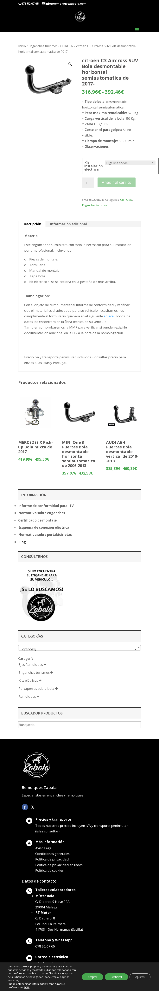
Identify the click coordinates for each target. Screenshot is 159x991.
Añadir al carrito (116, 182)
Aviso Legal (44, 848)
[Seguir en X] (32, 807)
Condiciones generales (52, 853)
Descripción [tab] (31, 224)
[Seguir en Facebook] (25, 807)
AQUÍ (26, 987)
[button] (70, 64)
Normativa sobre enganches (41, 513)
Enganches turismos (43, 46)
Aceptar (92, 977)
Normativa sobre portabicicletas (45, 534)
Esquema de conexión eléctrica (43, 527)
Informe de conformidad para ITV (46, 506)
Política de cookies (49, 870)
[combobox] (79, 647)
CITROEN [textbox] (78, 649)
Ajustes (140, 977)
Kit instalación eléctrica (93, 166)
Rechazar (116, 977)
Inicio (22, 46)
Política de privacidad (52, 859)
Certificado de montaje (37, 520)
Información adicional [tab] (68, 224)
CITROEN (66, 46)
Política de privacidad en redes (59, 865)
